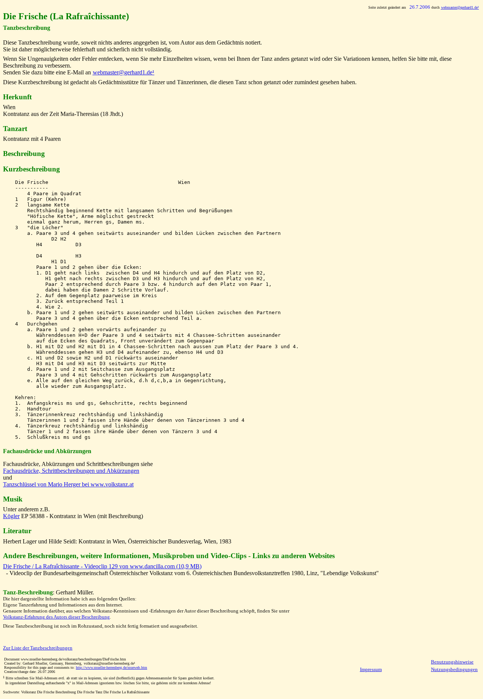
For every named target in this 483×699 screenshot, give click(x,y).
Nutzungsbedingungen (454, 669)
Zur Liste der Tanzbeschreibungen (37, 648)
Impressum (371, 669)
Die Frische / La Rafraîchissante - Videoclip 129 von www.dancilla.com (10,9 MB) (102, 566)
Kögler (11, 516)
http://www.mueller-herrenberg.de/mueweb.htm (111, 667)
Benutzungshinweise (452, 662)
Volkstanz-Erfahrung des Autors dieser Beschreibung (56, 617)
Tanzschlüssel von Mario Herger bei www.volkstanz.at (68, 484)
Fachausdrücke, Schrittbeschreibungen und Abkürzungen (71, 471)
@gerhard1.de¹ (460, 7)
